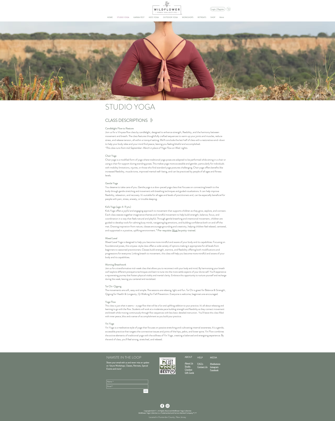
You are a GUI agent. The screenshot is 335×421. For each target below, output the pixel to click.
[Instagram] (168, 406)
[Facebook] (162, 406)
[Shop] (228, 9)
